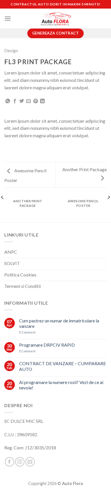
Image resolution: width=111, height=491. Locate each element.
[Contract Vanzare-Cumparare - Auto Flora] (55, 19)
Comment (27, 332)
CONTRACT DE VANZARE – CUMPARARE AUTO (62, 366)
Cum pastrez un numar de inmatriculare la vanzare (59, 323)
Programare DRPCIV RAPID (47, 344)
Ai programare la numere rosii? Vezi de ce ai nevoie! (61, 384)
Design (11, 50)
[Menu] (7, 18)
